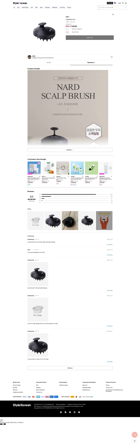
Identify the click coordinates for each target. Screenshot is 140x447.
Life (32, 7)
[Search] (125, 7)
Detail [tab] (49, 62)
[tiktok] (65, 412)
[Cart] (126, 3)
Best (36, 7)
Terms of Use (109, 387)
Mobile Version (86, 390)
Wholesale (110, 3)
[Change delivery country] (115, 3)
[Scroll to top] (135, 442)
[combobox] (111, 7)
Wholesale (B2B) (87, 387)
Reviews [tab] (91, 62)
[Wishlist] (123, 3)
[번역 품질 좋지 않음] (4, 424)
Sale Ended (90, 37)
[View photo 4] (87, 220)
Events (69, 7)
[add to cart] (40, 176)
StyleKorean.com (50, 408)
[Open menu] (14, 7)
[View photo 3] (70, 220)
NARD (67, 17)
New (41, 7)
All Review (70, 368)
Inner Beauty (25, 7)
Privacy (107, 385)
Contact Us (39, 392)
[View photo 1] (36, 220)
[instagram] (61, 412)
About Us (85, 385)
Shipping (38, 387)
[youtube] (74, 412)
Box (18, 7)
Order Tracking (16, 385)
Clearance (54, 7)
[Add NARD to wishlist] (111, 57)
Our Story (62, 7)
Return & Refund (40, 390)
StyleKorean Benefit (18, 392)
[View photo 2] (53, 220)
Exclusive (47, 7)
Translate (110, 244)
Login (119, 3)
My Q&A (15, 387)
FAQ (37, 385)
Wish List (15, 390)
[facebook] (70, 412)
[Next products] (110, 168)
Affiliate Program (63, 385)
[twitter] (79, 412)
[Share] (113, 14)
